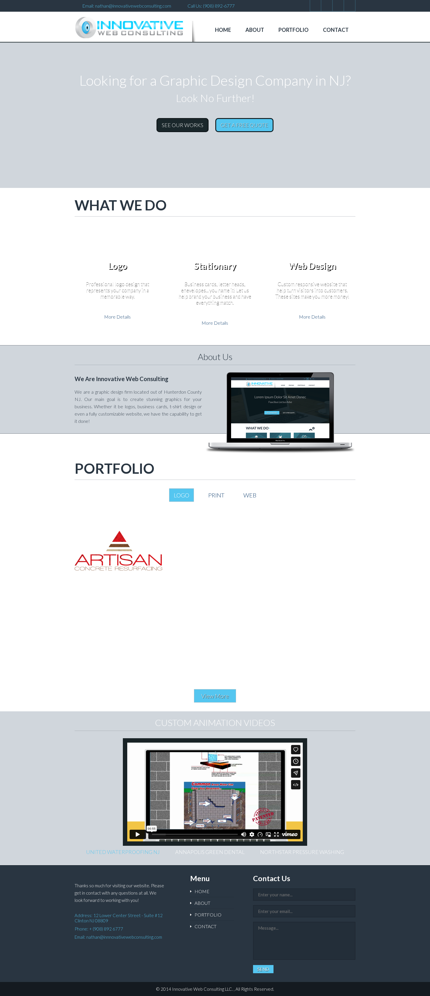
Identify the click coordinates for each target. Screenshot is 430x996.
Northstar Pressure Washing (302, 852)
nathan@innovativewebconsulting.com (133, 5)
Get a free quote (244, 125)
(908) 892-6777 (219, 5)
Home (223, 30)
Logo (181, 495)
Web (249, 495)
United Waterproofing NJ (123, 852)
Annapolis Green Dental (210, 852)
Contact (336, 30)
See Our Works (182, 125)
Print (216, 495)
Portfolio (293, 30)
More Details (117, 316)
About (254, 30)
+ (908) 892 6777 (106, 928)
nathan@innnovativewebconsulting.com (124, 937)
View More (215, 695)
